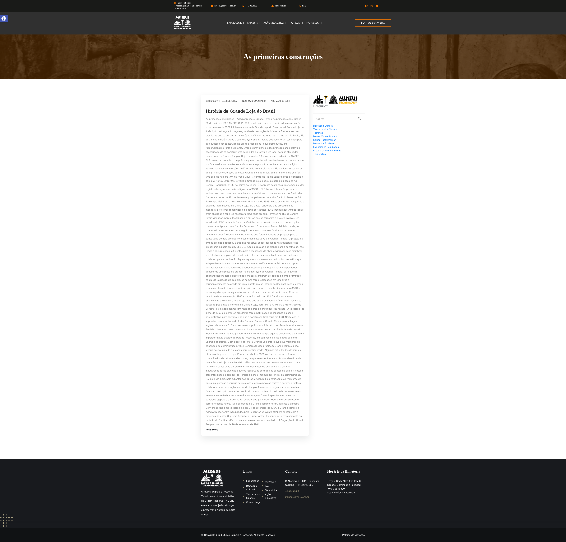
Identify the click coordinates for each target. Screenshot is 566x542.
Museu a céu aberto (324, 143)
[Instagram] (371, 6)
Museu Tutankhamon (324, 139)
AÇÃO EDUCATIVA (274, 23)
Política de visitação (353, 534)
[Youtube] (377, 6)
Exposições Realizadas (326, 146)
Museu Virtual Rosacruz (326, 136)
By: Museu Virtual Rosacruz (221, 101)
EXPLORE (252, 23)
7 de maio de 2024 (280, 101)
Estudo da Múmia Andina (327, 150)
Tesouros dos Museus (325, 129)
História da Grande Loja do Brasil (240, 111)
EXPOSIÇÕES (234, 23)
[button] (4, 18)
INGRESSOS (312, 23)
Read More (212, 429)
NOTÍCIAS (294, 23)
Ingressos (270, 481)
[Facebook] (366, 6)
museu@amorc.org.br (297, 496)
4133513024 (292, 490)
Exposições (252, 480)
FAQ (267, 485)
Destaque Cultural (323, 125)
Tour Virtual (319, 154)
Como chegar (253, 502)
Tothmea (318, 132)
